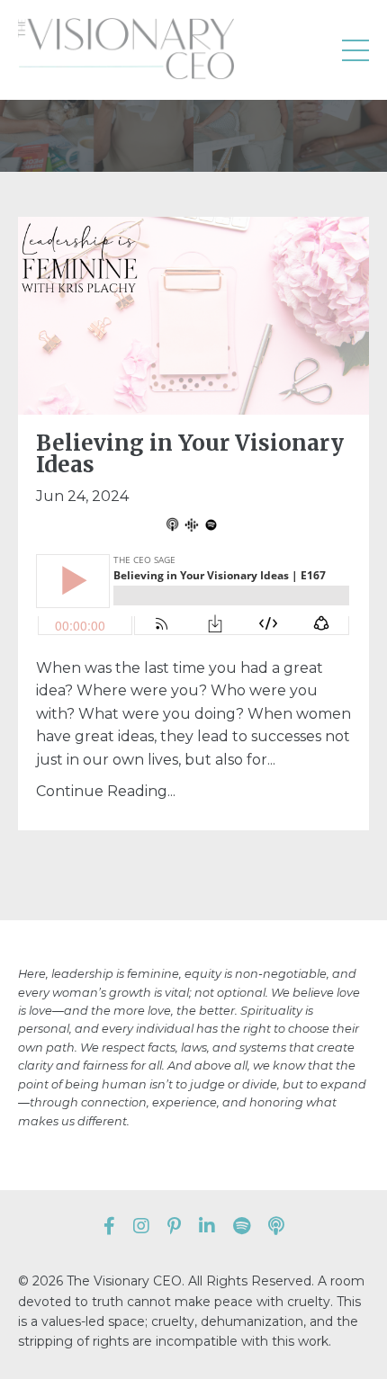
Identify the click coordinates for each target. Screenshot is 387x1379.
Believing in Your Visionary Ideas (190, 454)
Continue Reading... (106, 791)
